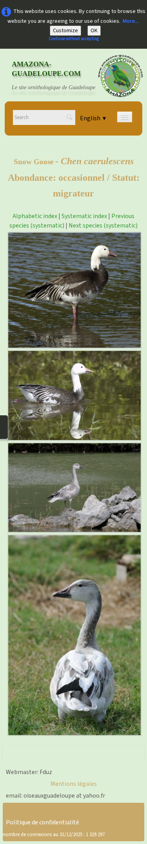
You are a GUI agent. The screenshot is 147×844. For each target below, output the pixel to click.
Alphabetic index (35, 216)
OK (94, 31)
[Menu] (124, 117)
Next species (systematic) (103, 225)
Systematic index (84, 216)
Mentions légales (74, 784)
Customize (65, 31)
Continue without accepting (74, 39)
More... (130, 21)
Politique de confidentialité (42, 822)
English (93, 118)
